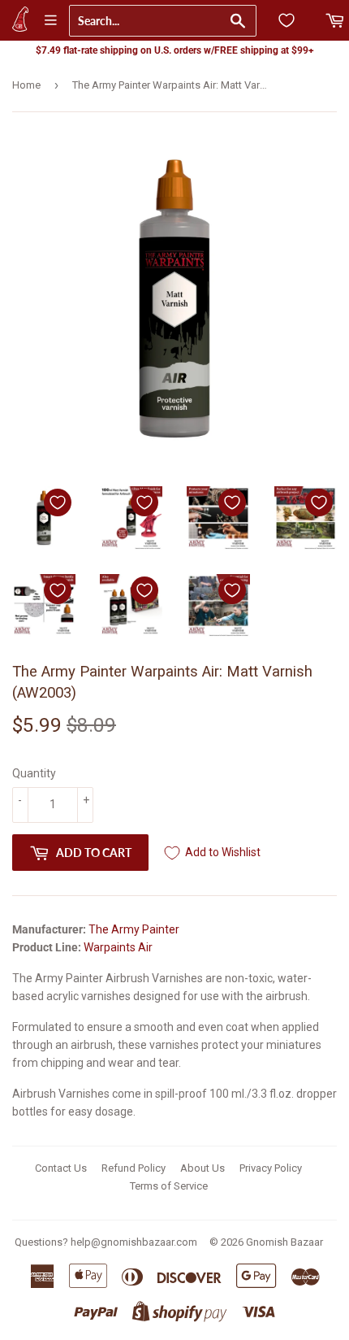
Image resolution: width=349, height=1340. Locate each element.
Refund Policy (133, 1168)
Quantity (34, 773)
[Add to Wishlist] (57, 502)
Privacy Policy (270, 1168)
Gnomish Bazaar (284, 1242)
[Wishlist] (286, 20)
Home (26, 85)
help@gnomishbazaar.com (134, 1242)
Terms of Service (169, 1186)
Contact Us (61, 1168)
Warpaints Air (118, 947)
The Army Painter (133, 929)
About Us (202, 1168)
